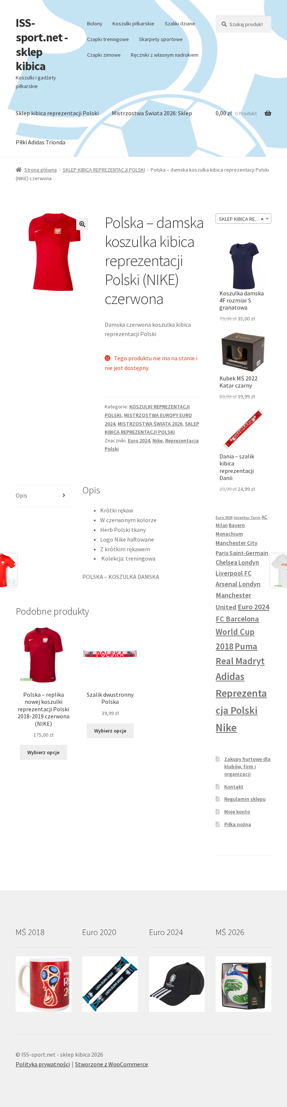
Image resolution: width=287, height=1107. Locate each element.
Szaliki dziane (180, 23)
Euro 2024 (139, 440)
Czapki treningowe (108, 39)
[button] (82, 224)
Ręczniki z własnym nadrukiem (164, 54)
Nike (157, 440)
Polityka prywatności (43, 1064)
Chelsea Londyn (237, 562)
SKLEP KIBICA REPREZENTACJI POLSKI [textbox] (245, 219)
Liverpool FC (233, 573)
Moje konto (237, 811)
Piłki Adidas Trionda (40, 142)
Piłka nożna (237, 824)
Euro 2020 (224, 517)
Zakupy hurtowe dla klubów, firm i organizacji (247, 766)
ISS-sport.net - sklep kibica (42, 44)
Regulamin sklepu (245, 799)
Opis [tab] (21, 495)
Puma (246, 646)
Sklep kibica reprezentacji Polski (57, 113)
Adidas (230, 676)
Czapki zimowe (104, 54)
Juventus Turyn (247, 517)
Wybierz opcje (43, 752)
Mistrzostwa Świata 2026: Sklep (152, 113)
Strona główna (40, 169)
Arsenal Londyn (238, 584)
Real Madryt (240, 661)
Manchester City (236, 542)
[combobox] (243, 218)
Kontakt (233, 786)
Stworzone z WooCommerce (111, 1064)
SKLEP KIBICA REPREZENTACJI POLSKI (104, 169)
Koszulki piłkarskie (133, 23)
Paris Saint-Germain (242, 552)
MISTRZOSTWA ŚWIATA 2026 (150, 423)
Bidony (94, 23)
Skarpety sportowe (161, 39)
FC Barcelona (237, 619)
